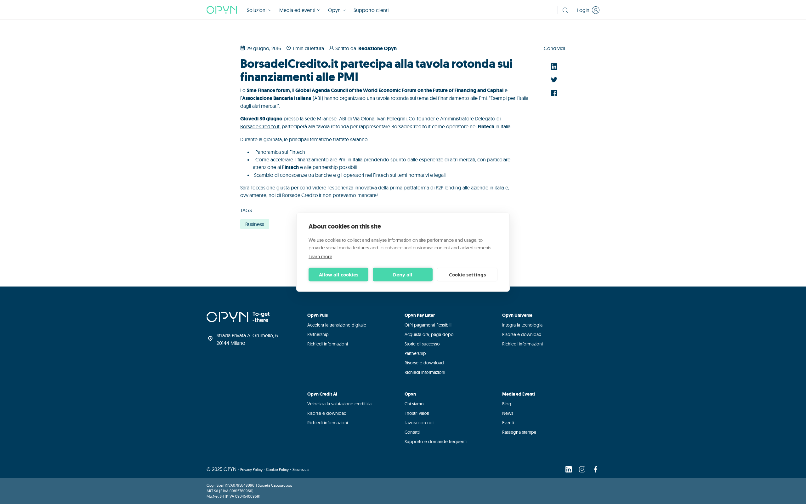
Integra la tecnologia (522, 325)
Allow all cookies (338, 274)
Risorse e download (424, 363)
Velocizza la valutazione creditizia (339, 404)
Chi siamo (414, 404)
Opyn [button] (334, 10)
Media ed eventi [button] (297, 10)
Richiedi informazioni (327, 344)
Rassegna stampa (519, 432)
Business (254, 224)
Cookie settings (467, 274)
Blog (506, 404)
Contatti (412, 432)
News (507, 413)
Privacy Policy (252, 469)
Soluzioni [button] (256, 10)
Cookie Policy (277, 469)
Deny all (402, 274)
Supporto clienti (371, 10)
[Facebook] (595, 469)
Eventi (508, 423)
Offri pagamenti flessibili (428, 325)
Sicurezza (300, 469)
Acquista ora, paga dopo (429, 334)
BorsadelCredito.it (260, 126)
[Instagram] (582, 469)
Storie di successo (422, 344)
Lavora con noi (419, 423)
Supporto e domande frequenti (436, 441)
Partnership (318, 334)
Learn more (320, 256)
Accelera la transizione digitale (336, 325)
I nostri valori (417, 413)
